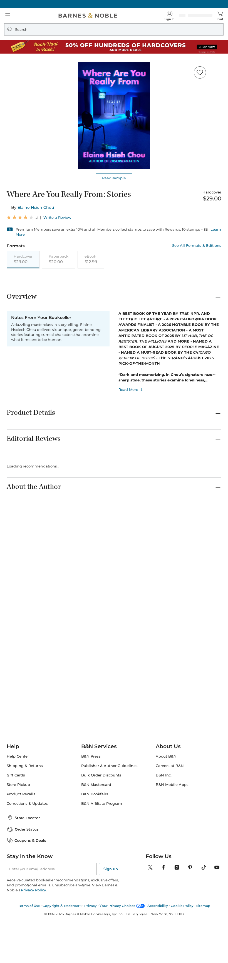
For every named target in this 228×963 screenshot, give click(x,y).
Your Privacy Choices (117, 940)
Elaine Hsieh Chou (36, 207)
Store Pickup (18, 819)
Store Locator (27, 852)
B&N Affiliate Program (101, 838)
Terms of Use (29, 940)
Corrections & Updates (27, 838)
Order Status (27, 863)
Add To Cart (181, 290)
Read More (128, 449)
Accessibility (157, 940)
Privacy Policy (33, 924)
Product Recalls (21, 828)
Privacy (90, 940)
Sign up (110, 903)
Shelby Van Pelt (204, 627)
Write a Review (57, 217)
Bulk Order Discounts (101, 810)
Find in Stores (181, 318)
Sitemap (203, 940)
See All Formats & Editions (196, 245)
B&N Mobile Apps (172, 819)
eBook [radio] (91, 259)
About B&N (166, 791)
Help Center (18, 791)
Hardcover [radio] (23, 259)
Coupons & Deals (30, 875)
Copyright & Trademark (62, 940)
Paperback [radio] (58, 259)
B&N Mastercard (96, 819)
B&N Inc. (164, 810)
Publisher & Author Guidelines (109, 800)
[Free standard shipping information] (105, 297)
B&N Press (91, 791)
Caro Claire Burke (114, 627)
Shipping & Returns (25, 800)
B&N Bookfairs (94, 828)
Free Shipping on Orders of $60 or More (114, 4)
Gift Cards (16, 810)
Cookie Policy (182, 940)
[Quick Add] (88, 608)
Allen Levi (15, 627)
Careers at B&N (170, 800)
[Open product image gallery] (114, 115)
